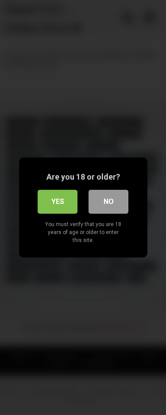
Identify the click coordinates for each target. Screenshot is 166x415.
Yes (57, 201)
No (109, 201)
